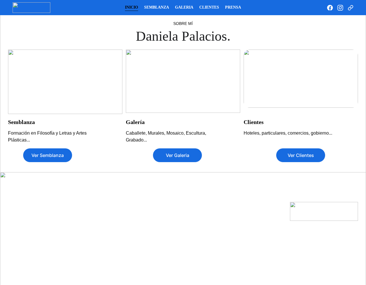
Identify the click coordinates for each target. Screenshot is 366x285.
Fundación (86, 223)
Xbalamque (145, 259)
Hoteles (143, 183)
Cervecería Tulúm (213, 249)
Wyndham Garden (151, 247)
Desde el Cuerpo (35, 223)
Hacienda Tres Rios (153, 223)
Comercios (205, 236)
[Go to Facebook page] (332, 8)
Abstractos (30, 193)
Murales (86, 183)
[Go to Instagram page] (342, 8)
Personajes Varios (36, 247)
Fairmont (143, 217)
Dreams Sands (148, 205)
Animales (28, 205)
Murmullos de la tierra (96, 193)
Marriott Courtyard (152, 235)
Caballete (31, 183)
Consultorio (205, 223)
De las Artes (87, 205)
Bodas (200, 217)
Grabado (255, 194)
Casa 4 (200, 211)
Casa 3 (200, 205)
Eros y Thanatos (35, 229)
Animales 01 (87, 211)
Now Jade (144, 211)
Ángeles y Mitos (35, 199)
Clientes (209, 7)
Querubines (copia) (94, 259)
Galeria (184, 7)
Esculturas (258, 220)
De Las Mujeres (34, 217)
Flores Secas (32, 235)
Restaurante (208, 255)
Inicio (131, 7)
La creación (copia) (94, 265)
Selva (80, 235)
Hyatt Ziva (144, 193)
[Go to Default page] (350, 8)
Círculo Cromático (37, 211)
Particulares (206, 183)
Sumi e (253, 207)
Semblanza (156, 7)
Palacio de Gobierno (95, 199)
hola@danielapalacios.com (324, 194)
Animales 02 (87, 217)
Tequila (82, 229)
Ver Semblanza (47, 155)
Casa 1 (200, 193)
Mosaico (255, 183)
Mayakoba (144, 253)
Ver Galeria (177, 155)
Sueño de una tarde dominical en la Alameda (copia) (95, 247)
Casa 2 (200, 199)
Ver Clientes (301, 155)
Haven (140, 229)
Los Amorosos (33, 241)
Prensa (233, 7)
